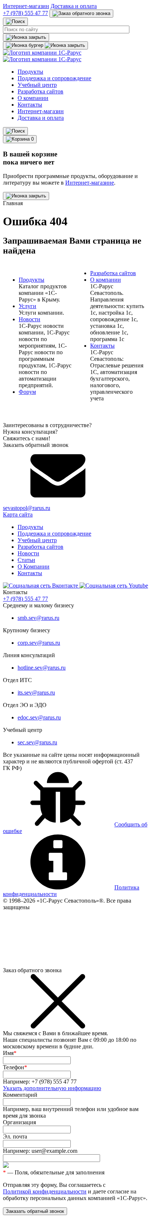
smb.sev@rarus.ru (38, 618)
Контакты (30, 104)
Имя (9, 1053)
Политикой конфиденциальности (44, 1191)
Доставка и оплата (74, 6)
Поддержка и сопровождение (54, 78)
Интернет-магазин (26, 6)
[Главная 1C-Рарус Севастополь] (42, 55)
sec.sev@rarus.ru (37, 742)
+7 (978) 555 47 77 (25, 13)
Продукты (30, 72)
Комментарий (20, 1095)
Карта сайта (18, 514)
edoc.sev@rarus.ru (39, 717)
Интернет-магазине (89, 182)
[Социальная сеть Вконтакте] (41, 585)
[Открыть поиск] (15, 131)
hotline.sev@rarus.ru (42, 667)
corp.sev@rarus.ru (39, 643)
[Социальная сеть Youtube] (114, 585)
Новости (29, 319)
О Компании (33, 566)
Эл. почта (15, 1136)
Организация (19, 1122)
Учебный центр (37, 85)
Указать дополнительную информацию (52, 1088)
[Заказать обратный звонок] (81, 14)
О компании (33, 98)
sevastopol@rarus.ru (26, 508)
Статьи (26, 560)
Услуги (27, 306)
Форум (27, 392)
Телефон (15, 1067)
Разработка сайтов (40, 91)
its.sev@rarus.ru (36, 692)
